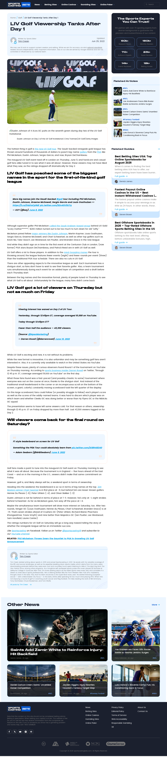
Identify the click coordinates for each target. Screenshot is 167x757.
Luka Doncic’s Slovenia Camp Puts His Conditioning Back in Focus (140, 134)
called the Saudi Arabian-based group (69, 226)
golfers (83, 152)
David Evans (15, 693)
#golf (59, 199)
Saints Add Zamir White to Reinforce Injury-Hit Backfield (139, 92)
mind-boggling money (76, 252)
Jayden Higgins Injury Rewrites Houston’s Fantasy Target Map (136, 123)
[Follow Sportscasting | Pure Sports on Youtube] (20, 731)
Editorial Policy (118, 711)
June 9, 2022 (58, 452)
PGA (99, 152)
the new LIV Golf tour (45, 149)
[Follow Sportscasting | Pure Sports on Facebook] (9, 732)
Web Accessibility (119, 719)
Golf (20, 18)
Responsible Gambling (122, 723)
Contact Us (143, 711)
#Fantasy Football (131, 120)
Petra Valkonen (121, 658)
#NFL (125, 88)
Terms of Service (119, 715)
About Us (142, 707)
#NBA (125, 130)
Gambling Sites (88, 5)
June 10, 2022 (62, 339)
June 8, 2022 (36, 210)
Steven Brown (126, 215)
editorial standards (94, 47)
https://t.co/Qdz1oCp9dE (26, 205)
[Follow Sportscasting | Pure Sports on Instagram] (26, 732)
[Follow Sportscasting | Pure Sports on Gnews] (31, 732)
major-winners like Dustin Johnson (49, 234)
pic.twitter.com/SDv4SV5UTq (55, 205)
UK (113, 727)
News (37, 5)
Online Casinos (68, 5)
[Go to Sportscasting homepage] (19, 4)
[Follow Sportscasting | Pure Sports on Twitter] (15, 732)
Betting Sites (50, 5)
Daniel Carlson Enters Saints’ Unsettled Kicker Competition (140, 113)
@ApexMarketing (37, 334)
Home (13, 18)
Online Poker (106, 5)
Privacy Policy (118, 707)
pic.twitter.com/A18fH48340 (87, 448)
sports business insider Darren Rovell (64, 370)
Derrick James (126, 181)
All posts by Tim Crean (19, 584)
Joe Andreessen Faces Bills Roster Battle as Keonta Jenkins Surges (138, 102)
